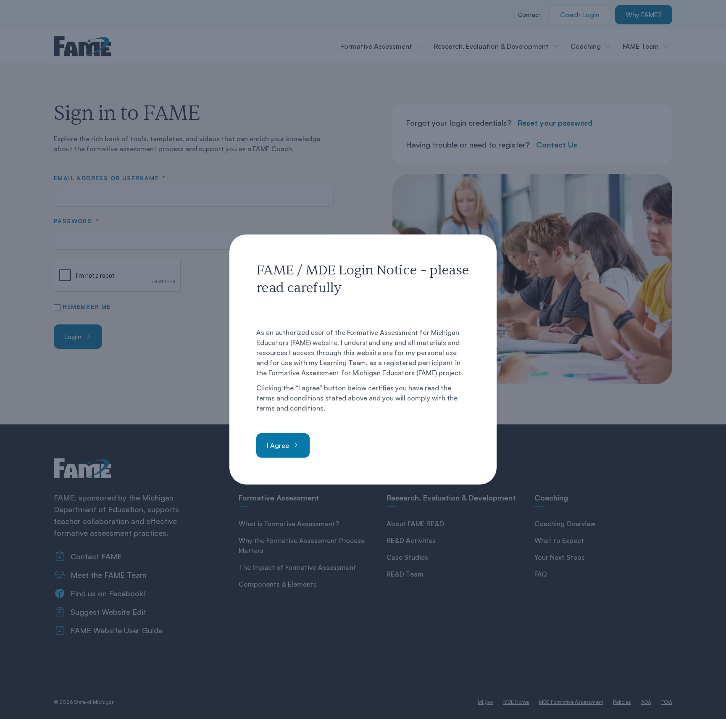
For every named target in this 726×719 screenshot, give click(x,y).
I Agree (278, 445)
